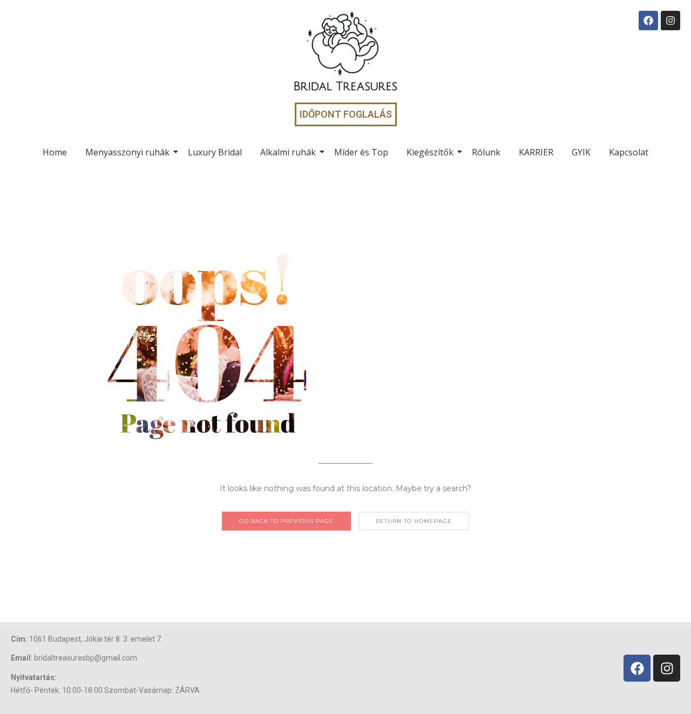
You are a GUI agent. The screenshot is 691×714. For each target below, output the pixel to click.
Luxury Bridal (215, 152)
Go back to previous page (286, 521)
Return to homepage (414, 521)
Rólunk (486, 152)
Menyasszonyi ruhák (127, 152)
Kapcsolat (628, 152)
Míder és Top (361, 152)
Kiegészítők (430, 152)
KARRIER (536, 152)
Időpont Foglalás (346, 114)
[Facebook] (648, 20)
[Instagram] (670, 20)
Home (55, 152)
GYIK (581, 152)
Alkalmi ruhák (288, 152)
